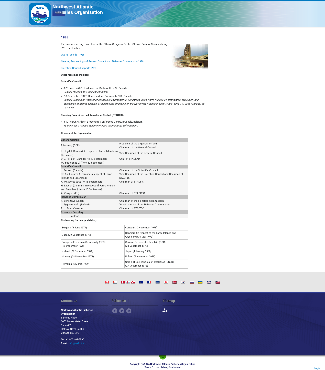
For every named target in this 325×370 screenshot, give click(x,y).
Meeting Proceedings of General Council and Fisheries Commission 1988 (102, 61)
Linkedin (128, 310)
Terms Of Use (152, 367)
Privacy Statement (171, 367)
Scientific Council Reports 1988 (78, 68)
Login (317, 368)
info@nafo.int (76, 343)
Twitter (121, 310)
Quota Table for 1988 (72, 54)
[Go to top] (163, 357)
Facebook (114, 310)
